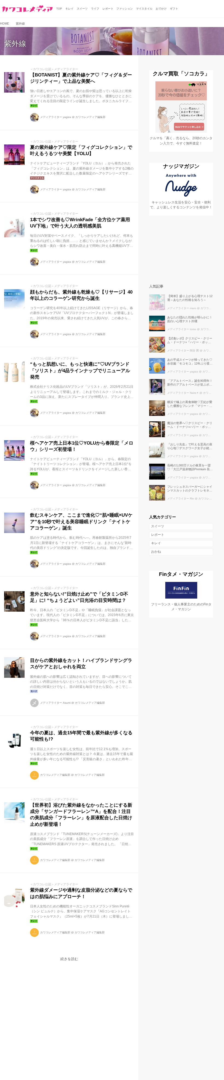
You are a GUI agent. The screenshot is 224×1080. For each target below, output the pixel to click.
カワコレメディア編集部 (90, 117)
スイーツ (157, 526)
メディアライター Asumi (55, 702)
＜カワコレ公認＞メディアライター (54, 69)
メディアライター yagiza (55, 117)
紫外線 (15, 44)
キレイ (156, 543)
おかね (156, 551)
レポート (157, 534)
